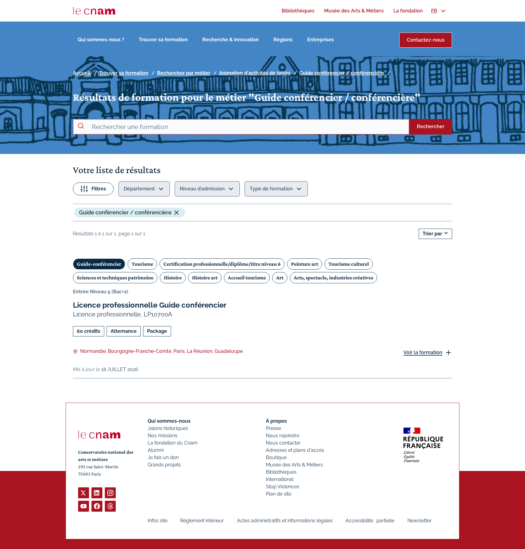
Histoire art (205, 277)
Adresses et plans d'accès (295, 450)
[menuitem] (298, 10)
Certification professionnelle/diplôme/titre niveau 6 (222, 264)
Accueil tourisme (247, 277)
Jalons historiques (168, 428)
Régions (283, 40)
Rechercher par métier (183, 73)
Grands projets (164, 465)
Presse (273, 428)
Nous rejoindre (282, 435)
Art (279, 277)
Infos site (157, 520)
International (279, 479)
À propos (276, 421)
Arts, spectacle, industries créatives (333, 277)
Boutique (276, 457)
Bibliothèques (281, 472)
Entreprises (320, 40)
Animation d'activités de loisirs (254, 73)
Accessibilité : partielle (369, 520)
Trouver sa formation (163, 40)
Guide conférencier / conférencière (341, 73)
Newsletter (419, 520)
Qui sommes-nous (169, 421)
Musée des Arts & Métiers (294, 465)
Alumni (155, 450)
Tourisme (142, 264)
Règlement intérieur (202, 520)
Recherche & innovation (230, 40)
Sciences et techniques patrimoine (115, 277)
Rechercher (430, 126)
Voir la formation (422, 352)
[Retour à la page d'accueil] (94, 11)
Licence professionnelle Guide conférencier (149, 305)
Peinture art (304, 264)
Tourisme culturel (348, 264)
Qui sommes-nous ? (101, 40)
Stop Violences (282, 486)
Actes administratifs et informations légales (285, 520)
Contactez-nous (425, 40)
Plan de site (278, 494)
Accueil (82, 73)
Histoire (173, 277)
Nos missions (162, 435)
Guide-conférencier (99, 264)
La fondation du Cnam (172, 443)
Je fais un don (163, 457)
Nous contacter (283, 443)
